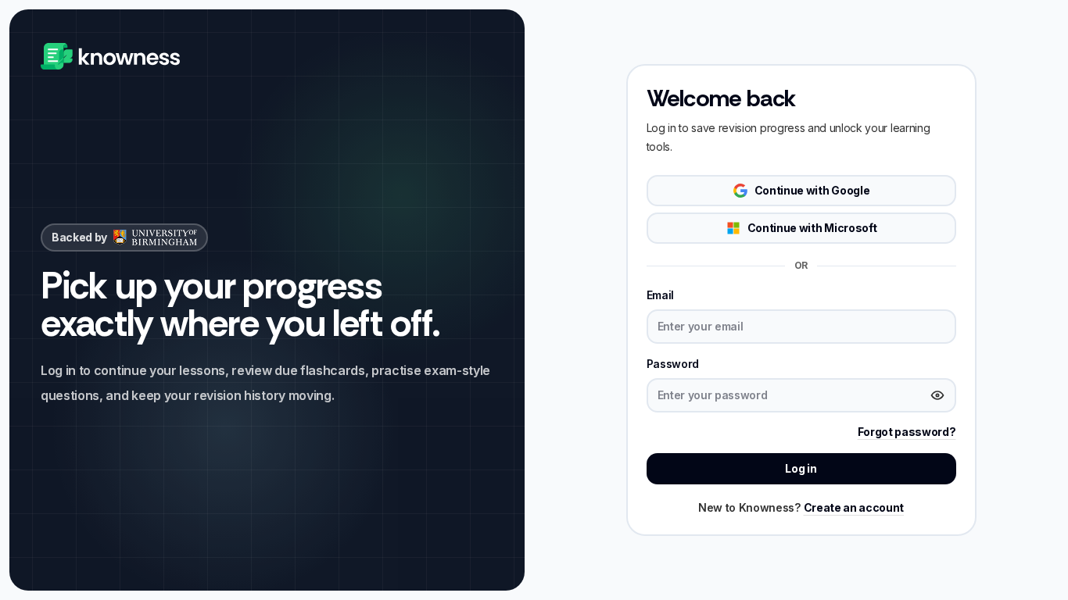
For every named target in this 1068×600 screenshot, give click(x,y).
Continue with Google (812, 190)
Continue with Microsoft (812, 227)
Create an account (854, 507)
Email (660, 295)
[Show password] (937, 395)
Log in (800, 468)
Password (673, 363)
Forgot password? (907, 431)
